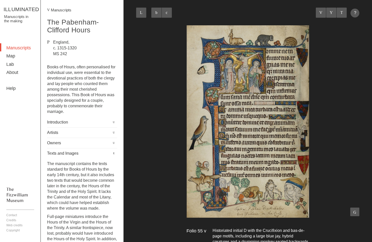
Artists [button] (52, 132)
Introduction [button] (57, 122)
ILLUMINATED (21, 9)
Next (342, 13)
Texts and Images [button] (62, 153)
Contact (11, 215)
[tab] (82, 122)
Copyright (13, 230)
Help (11, 88)
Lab (10, 64)
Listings (331, 13)
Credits (11, 220)
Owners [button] (54, 143)
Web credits (14, 225)
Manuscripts (18, 47)
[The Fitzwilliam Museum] (17, 194)
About (12, 72)
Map (10, 55)
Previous (321, 13)
